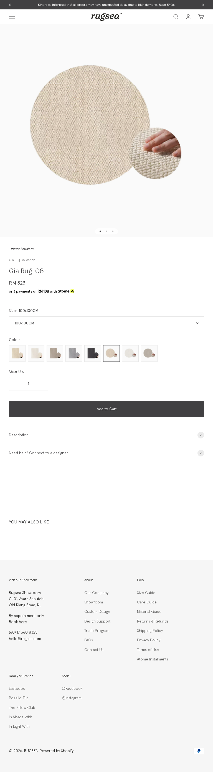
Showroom (93, 602)
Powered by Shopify (56, 751)
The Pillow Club (22, 708)
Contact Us (93, 650)
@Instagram (72, 698)
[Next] (203, 5)
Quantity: (16, 371)
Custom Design (97, 612)
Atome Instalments (152, 659)
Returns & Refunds (152, 621)
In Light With (19, 727)
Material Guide (149, 612)
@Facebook (72, 689)
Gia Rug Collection (22, 260)
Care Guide (147, 602)
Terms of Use (148, 650)
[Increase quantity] (40, 384)
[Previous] (10, 5)
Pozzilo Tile (19, 698)
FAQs (88, 640)
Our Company (96, 593)
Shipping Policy (150, 631)
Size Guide (146, 593)
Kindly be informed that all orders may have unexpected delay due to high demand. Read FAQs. (106, 5)
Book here (18, 622)
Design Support (97, 621)
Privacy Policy (148, 640)
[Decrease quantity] (17, 384)
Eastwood (17, 689)
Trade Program (96, 631)
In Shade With (20, 717)
